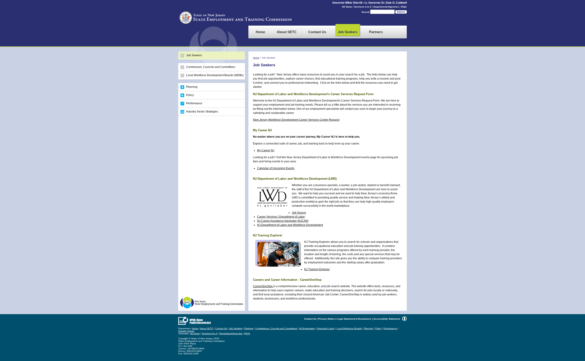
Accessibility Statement (386, 319)
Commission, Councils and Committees (210, 67)
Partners (248, 328)
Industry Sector (186, 331)
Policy (190, 95)
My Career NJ (265, 150)
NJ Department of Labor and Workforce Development (290, 225)
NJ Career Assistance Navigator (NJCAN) (282, 220)
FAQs (404, 6)
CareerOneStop (263, 286)
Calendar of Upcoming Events (275, 168)
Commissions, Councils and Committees (276, 328)
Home (256, 57)
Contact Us (310, 319)
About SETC (206, 328)
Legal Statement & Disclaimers (354, 319)
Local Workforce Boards (349, 328)
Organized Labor (326, 328)
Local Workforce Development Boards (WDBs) (215, 75)
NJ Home (347, 6)
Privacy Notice (326, 319)
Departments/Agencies (386, 6)
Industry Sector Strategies (202, 111)
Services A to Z (362, 6)
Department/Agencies (230, 333)
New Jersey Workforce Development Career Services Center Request (296, 119)
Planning (191, 86)
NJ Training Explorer (317, 269)
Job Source (299, 212)
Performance (194, 103)
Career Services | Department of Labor (281, 216)
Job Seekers (194, 55)
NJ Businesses (307, 328)
